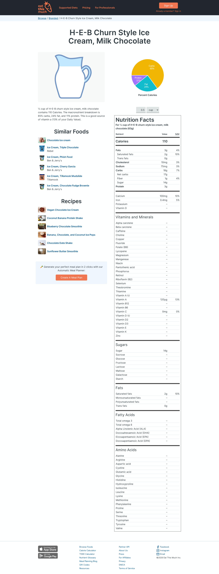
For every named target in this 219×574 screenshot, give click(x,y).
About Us (123, 550)
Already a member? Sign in (168, 11)
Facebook (164, 547)
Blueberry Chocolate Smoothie (64, 226)
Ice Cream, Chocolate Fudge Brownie (68, 185)
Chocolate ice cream (58, 140)
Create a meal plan (71, 277)
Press (121, 554)
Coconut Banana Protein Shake (65, 218)
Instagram (164, 550)
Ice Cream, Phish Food (59, 156)
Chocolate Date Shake (59, 242)
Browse (42, 18)
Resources (84, 568)
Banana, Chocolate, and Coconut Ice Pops (71, 234)
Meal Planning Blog (88, 561)
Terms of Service (127, 568)
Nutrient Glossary (87, 557)
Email (162, 554)
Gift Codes (84, 565)
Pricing (86, 7)
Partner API (124, 547)
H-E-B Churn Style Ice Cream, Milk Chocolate (109, 36)
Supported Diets (68, 7)
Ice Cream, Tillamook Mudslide (64, 175)
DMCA (122, 565)
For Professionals (105, 7)
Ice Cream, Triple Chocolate (63, 147)
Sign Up (168, 5)
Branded (53, 18)
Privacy (122, 561)
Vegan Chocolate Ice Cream (63, 209)
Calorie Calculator (87, 550)
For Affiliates (125, 557)
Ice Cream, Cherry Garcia (61, 166)
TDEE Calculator (87, 554)
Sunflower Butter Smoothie (62, 251)
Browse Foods (86, 547)
